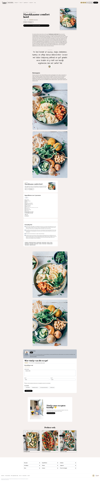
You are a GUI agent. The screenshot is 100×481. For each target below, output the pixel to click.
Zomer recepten (36, 243)
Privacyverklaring (7, 475)
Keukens (61, 462)
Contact (28, 475)
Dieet (25, 468)
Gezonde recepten (39, 242)
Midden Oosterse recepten (32, 242)
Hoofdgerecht (26, 242)
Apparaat (62, 465)
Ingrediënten (44, 462)
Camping (40, 243)
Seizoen (43, 468)
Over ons (20, 475)
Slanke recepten (44, 242)
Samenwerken (24, 475)
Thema (43, 465)
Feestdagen (26, 465)
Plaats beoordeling (28, 390)
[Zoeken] (87, 2)
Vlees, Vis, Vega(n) (63, 468)
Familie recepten (44, 243)
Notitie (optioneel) (27, 369)
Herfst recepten (27, 243)
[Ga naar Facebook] (83, 2)
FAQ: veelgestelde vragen (14, 475)
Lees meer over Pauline (33, 356)
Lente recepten (31, 243)
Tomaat (51, 242)
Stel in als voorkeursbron (51, 413)
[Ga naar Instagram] (81, 2)
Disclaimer (2, 475)
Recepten (26, 462)
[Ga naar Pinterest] (85, 2)
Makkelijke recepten (49, 243)
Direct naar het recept (36, 25)
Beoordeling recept (29, 365)
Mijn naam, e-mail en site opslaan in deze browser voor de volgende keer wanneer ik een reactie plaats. (38, 383)
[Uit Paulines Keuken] (4, 2)
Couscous (48, 242)
